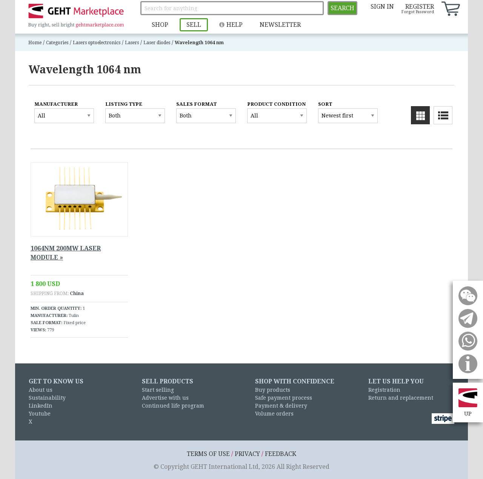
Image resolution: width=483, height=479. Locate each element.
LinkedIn (40, 406)
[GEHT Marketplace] (75, 16)
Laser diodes (156, 42)
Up (468, 413)
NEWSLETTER (280, 24)
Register (419, 6)
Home (35, 42)
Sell (193, 24)
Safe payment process (283, 398)
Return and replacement (400, 398)
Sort (325, 104)
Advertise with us (165, 398)
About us (40, 390)
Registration (384, 390)
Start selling (158, 390)
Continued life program (173, 406)
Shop (160, 24)
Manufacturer (56, 104)
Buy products (272, 390)
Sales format (196, 104)
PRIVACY (247, 453)
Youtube (40, 414)
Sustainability (47, 398)
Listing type (123, 104)
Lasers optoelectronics (96, 42)
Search (342, 8)
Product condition (276, 104)
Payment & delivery (281, 406)
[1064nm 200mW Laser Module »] (79, 199)
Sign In (382, 6)
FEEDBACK (280, 453)
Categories (57, 42)
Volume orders (274, 414)
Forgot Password (417, 12)
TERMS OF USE (208, 453)
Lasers (132, 42)
